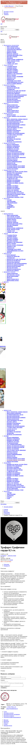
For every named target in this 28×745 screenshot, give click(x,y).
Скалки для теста (12, 136)
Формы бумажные (12, 164)
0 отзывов (3, 555)
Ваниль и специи (11, 52)
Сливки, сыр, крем (12, 63)
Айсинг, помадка (11, 51)
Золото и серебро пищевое (14, 83)
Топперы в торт (11, 78)
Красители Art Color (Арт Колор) (16, 90)
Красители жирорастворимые (15, 96)
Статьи (5, 724)
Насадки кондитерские (13, 123)
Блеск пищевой (11, 86)
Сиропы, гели (11, 62)
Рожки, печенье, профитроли (15, 59)
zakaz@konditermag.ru (10, 7)
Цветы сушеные (11, 75)
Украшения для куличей (14, 80)
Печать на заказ (11, 114)
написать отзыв (11, 555)
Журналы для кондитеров (14, 141)
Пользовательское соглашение (12, 714)
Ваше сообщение (5, 686)
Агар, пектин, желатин (13, 48)
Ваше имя (3, 677)
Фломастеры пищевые (13, 93)
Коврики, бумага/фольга (14, 130)
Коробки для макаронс (13, 188)
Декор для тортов (8, 65)
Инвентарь (6, 117)
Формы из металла (12, 158)
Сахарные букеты (12, 66)
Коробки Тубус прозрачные (14, 173)
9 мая (8, 208)
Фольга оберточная (12, 195)
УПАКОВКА (7, 463)
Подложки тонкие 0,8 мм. (14, 175)
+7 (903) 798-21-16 (8, 6)
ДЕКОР (6, 233)
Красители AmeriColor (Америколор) (13, 88)
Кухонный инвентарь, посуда (15, 122)
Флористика (10, 140)
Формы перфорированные (14, 161)
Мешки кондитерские (13, 126)
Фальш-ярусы (11, 137)
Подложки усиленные (13, 174)
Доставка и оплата (9, 713)
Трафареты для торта (13, 148)
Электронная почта (6, 678)
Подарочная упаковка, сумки (15, 197)
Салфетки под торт (12, 178)
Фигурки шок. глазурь (13, 106)
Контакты (6, 721)
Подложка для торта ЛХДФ (15, 177)
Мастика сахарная (12, 56)
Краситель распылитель (14, 100)
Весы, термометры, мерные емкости (17, 119)
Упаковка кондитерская (10, 170)
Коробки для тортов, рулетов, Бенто (17, 171)
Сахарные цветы (11, 68)
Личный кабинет (8, 506)
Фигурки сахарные (12, 69)
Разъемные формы (12, 160)
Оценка (3, 680)
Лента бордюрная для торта (15, 127)
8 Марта (9, 204)
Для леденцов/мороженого (14, 151)
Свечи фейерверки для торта (15, 82)
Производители (8, 725)
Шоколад (6, 103)
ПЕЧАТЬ (6, 282)
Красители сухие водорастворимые (17, 95)
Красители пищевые (9, 85)
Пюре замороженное (12, 46)
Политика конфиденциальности (12, 717)
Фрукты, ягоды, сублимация (15, 76)
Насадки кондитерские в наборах (16, 124)
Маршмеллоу (10, 79)
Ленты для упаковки (13, 190)
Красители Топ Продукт (13, 92)
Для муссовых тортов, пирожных (16, 157)
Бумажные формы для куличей (16, 166)
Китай (11, 560)
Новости (6, 722)
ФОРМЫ (6, 436)
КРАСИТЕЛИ (7, 253)
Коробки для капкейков (13, 180)
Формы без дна (11, 163)
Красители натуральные (14, 97)
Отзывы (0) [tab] (7, 565)
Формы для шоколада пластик (15, 154)
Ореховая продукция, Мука (14, 55)
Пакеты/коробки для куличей (15, 192)
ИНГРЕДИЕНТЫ (8, 213)
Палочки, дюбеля (12, 129)
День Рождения (11, 201)
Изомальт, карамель (12, 53)
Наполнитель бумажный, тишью (16, 194)
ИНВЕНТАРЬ (7, 410)
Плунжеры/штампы (12, 150)
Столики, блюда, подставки (14, 134)
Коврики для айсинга (13, 147)
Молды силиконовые (13, 144)
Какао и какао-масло (13, 110)
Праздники (7, 198)
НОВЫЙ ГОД (11, 207)
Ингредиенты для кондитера (11, 45)
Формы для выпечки (13, 156)
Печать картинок (8, 113)
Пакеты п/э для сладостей (14, 191)
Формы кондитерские (9, 143)
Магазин (6, 720)
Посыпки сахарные (12, 72)
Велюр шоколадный (12, 107)
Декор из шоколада (12, 104)
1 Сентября (10, 205)
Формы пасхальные (12, 168)
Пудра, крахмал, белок (13, 60)
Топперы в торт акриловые (14, 73)
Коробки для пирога (12, 185)
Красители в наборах (13, 102)
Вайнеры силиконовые (13, 146)
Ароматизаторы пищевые (14, 49)
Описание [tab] (6, 564)
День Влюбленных (12, 202)
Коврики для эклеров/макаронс (16, 133)
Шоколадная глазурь (13, 112)
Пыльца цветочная (12, 99)
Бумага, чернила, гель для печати (16, 116)
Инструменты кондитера (14, 120)
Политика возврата (9, 715)
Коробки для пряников (13, 181)
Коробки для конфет (12, 187)
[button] (1, 24)
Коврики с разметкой (13, 131)
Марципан (10, 58)
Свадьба (9, 200)
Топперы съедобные (12, 70)
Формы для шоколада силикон (15, 153)
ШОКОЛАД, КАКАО (9, 272)
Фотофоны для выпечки (14, 139)
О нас (5, 711)
